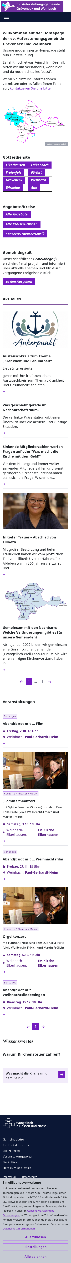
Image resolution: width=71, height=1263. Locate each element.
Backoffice (10, 1162)
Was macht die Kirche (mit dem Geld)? (26, 1075)
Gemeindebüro (13, 1139)
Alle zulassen (35, 1237)
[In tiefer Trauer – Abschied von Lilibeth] (35, 574)
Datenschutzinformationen (19, 1228)
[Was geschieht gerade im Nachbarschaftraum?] (35, 433)
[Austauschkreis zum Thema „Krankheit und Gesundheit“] (35, 391)
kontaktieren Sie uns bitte (30, 88)
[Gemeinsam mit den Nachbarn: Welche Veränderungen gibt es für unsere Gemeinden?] (35, 669)
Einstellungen (35, 1247)
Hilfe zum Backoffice (17, 1168)
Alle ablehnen (35, 1256)
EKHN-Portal (11, 1151)
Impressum (10, 1176)
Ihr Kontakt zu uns (16, 1145)
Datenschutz (29, 1176)
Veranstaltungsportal (18, 1156)
